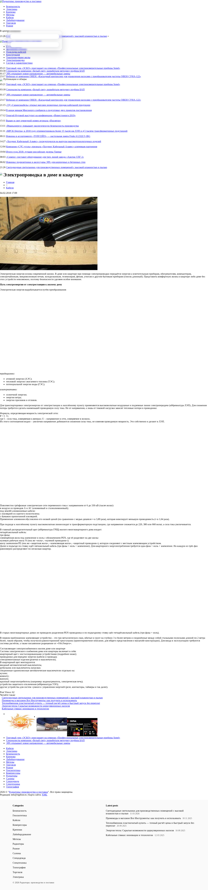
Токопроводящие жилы (18, 57)
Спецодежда (12, 781)
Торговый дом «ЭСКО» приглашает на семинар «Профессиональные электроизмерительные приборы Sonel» (63, 68)
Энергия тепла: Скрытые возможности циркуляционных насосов (36, 706)
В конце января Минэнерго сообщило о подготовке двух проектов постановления (49, 110)
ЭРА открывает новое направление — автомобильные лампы (38, 73)
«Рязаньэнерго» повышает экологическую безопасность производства (42, 126)
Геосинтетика (13, 770)
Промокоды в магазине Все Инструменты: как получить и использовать (39, 700)
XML (44, 794)
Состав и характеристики (19, 63)
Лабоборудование (15, 20)
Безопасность (13, 6)
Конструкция (13, 54)
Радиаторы (11, 775)
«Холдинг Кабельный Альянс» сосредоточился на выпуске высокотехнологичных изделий (53, 141)
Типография (12, 786)
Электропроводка (15, 60)
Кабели (10, 17)
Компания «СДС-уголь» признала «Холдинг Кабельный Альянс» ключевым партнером (51, 146)
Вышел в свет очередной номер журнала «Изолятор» (33, 120)
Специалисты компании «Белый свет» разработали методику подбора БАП (45, 71)
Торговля (11, 23)
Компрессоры (13, 773)
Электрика (11, 9)
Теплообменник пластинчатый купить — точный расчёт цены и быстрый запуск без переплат (51, 703)
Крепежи (11, 12)
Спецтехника (13, 784)
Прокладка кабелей (16, 52)
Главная (10, 182)
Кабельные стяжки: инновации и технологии (25, 708)
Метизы (10, 14)
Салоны (10, 778)
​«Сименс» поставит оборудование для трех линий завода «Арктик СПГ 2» (45, 157)
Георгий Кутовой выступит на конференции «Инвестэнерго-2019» (41, 115)
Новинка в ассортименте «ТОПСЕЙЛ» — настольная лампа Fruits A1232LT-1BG (48, 136)
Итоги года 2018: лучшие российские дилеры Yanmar (34, 151)
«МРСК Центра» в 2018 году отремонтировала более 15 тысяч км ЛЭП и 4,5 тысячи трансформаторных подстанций (66, 131)
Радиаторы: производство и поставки (28, 792)
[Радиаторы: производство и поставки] (20, 1)
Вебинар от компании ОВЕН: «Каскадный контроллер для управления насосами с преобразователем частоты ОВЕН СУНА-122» (73, 76)
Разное (9, 25)
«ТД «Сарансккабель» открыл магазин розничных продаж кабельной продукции (48, 105)
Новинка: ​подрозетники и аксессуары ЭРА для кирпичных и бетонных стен (45, 162)
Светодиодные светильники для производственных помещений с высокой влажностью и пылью (56, 167)
